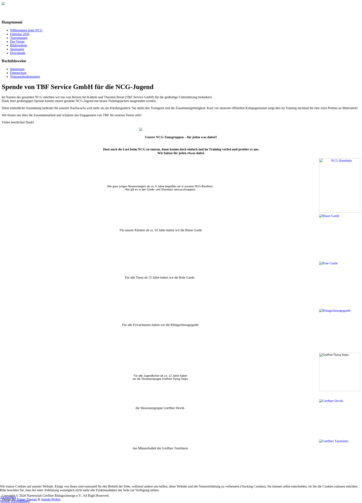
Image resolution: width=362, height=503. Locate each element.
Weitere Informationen (15, 501)
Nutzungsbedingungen (25, 76)
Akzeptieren (8, 497)
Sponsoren (17, 49)
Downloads (17, 53)
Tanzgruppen (18, 38)
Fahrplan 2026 (19, 34)
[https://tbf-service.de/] (181, 129)
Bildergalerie (18, 45)
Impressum (17, 69)
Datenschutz (18, 73)
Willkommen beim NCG (26, 30)
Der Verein (17, 41)
